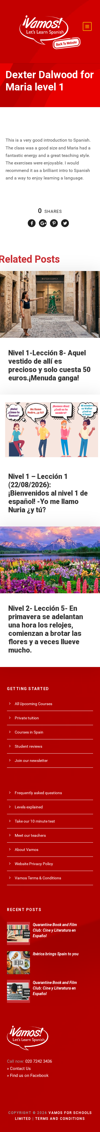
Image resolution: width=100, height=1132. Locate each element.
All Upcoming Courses (33, 704)
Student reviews (28, 746)
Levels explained (29, 807)
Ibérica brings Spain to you (56, 954)
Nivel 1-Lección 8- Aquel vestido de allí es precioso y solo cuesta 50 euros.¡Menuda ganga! (49, 365)
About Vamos (26, 849)
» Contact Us (19, 1068)
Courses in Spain (29, 732)
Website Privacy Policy (34, 864)
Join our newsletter (31, 760)
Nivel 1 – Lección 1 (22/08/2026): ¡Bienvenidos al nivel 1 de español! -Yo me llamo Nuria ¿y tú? (48, 493)
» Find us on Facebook (28, 1075)
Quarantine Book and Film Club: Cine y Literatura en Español (55, 930)
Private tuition (27, 718)
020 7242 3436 (38, 1061)
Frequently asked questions (38, 793)
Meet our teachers (30, 835)
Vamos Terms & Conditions (38, 878)
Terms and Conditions (60, 1119)
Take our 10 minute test (35, 821)
